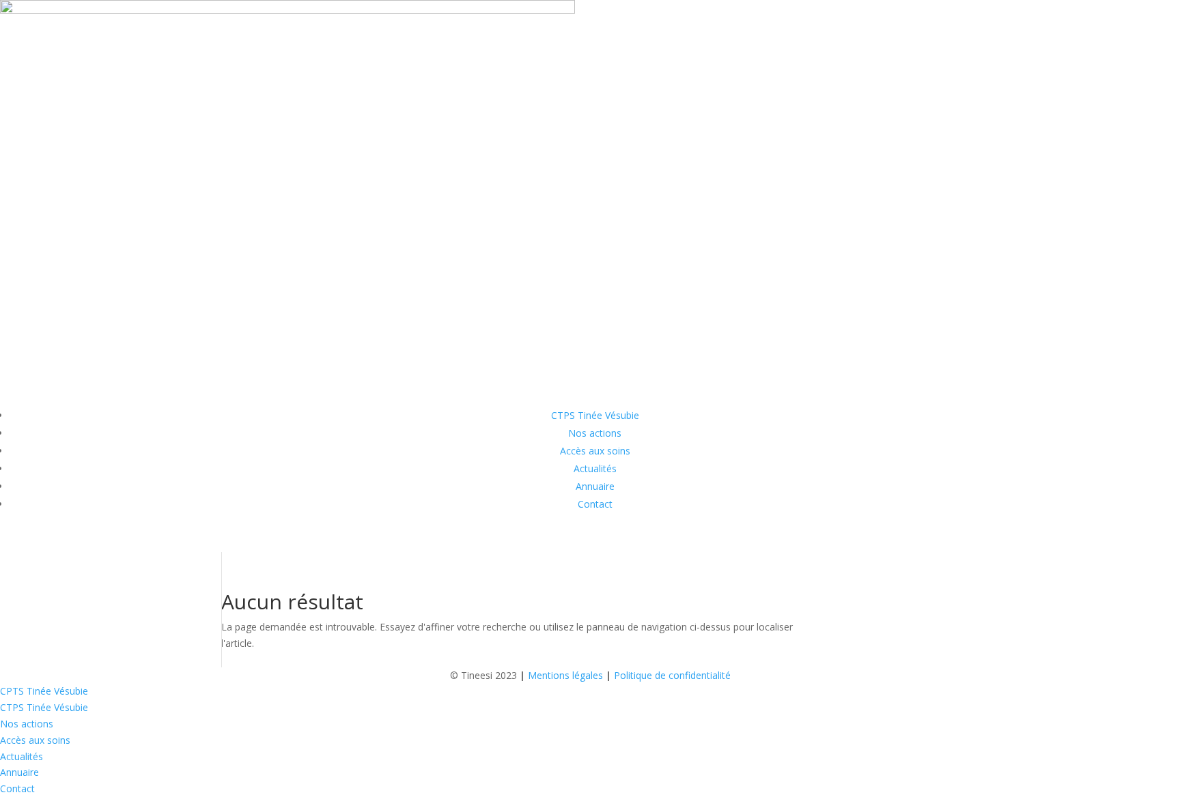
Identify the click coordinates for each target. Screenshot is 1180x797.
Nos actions (594, 432)
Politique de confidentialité (672, 675)
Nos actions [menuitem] (26, 723)
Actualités (595, 468)
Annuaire (595, 486)
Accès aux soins (595, 450)
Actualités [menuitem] (21, 756)
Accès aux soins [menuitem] (35, 740)
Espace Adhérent (69, 540)
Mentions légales (565, 675)
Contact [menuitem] (17, 788)
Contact (595, 503)
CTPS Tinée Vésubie (595, 415)
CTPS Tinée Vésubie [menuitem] (44, 707)
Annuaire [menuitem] (19, 772)
